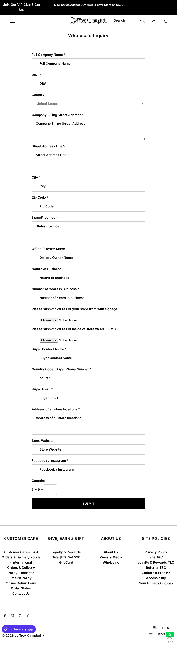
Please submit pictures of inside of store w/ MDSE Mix (74, 329)
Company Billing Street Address (58, 115)
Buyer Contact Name (49, 349)
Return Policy (21, 578)
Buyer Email (42, 389)
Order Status (21, 588)
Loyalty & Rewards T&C (156, 562)
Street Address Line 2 (48, 146)
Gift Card (66, 562)
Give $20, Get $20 (66, 557)
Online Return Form (21, 583)
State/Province (45, 217)
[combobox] (126, 20)
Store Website (44, 440)
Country (38, 95)
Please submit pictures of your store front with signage (76, 309)
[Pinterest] (20, 616)
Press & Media (111, 557)
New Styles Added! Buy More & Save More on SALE (88, 4)
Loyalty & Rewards (66, 552)
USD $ (165, 628)
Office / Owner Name (48, 249)
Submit (88, 503)
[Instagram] (12, 616)
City (36, 177)
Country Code (42, 369)
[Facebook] (5, 616)
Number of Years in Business (55, 289)
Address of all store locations (56, 409)
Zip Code (40, 197)
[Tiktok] (28, 616)
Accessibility (156, 578)
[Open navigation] (12, 20)
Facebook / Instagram (50, 461)
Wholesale (111, 562)
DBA (36, 75)
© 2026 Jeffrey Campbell (22, 635)
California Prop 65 (156, 573)
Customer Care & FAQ (21, 552)
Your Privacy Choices (156, 583)
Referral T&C (156, 568)
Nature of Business (48, 269)
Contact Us (21, 593)
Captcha (38, 481)
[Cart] (166, 21)
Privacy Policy (156, 552)
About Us (111, 552)
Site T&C (156, 557)
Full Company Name (48, 55)
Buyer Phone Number (74, 369)
